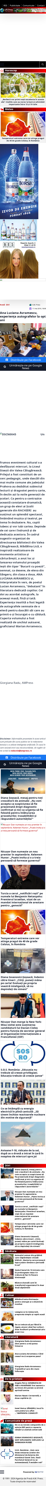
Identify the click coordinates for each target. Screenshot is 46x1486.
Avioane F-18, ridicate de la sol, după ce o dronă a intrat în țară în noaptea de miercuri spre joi (22, 1153)
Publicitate (15, 5)
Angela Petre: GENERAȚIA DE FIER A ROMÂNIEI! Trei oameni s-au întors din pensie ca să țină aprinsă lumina (30, 1387)
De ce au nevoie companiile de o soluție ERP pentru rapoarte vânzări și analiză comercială (30, 1427)
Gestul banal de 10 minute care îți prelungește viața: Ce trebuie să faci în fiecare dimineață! (29, 1274)
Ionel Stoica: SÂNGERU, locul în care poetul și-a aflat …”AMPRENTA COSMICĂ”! (29, 1410)
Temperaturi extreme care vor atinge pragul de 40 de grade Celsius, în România (23, 139)
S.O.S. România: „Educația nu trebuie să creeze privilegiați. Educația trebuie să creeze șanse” (22, 1072)
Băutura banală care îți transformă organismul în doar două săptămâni (29, 1285)
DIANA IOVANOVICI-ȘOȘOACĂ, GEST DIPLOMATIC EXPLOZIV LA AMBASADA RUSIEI (29, 1440)
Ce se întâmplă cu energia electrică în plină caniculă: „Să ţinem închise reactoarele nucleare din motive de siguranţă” (23, 1113)
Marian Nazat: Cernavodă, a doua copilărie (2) (28, 1396)
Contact (41, 5)
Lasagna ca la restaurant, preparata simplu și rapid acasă (30, 1313)
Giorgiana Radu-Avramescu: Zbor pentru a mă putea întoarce (28, 1343)
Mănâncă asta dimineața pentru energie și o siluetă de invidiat (29, 1301)
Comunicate (28, 5)
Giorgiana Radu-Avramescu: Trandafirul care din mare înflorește (28, 1368)
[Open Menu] (2, 64)
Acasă (2, 305)
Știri (8, 305)
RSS (5, 5)
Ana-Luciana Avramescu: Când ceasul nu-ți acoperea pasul (29, 1355)
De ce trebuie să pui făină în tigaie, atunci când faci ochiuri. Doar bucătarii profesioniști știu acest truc (30, 1328)
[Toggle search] (42, 64)
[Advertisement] (23, 37)
